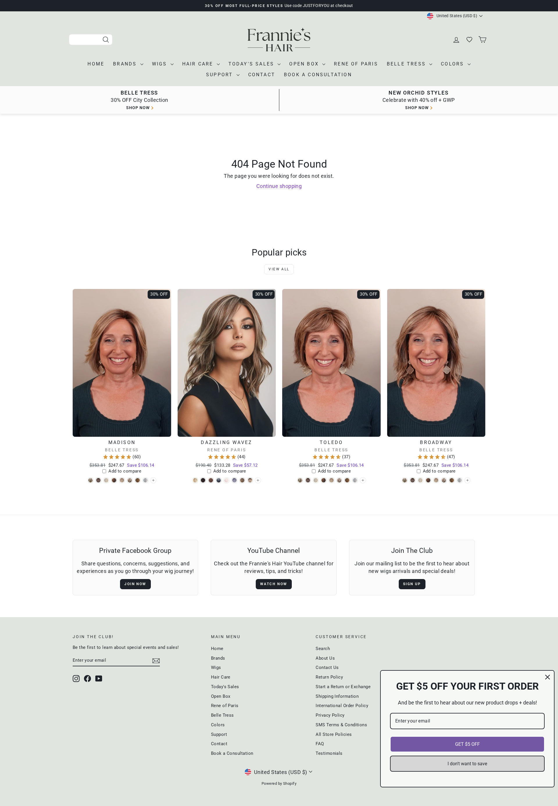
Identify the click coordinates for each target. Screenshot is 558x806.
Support (220, 74)
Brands (126, 64)
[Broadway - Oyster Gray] (459, 480)
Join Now (135, 584)
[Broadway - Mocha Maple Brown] (452, 480)
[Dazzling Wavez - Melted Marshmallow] (250, 480)
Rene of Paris (356, 64)
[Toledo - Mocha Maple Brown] (347, 480)
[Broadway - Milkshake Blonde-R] (444, 480)
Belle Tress (407, 64)
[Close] (548, 677)
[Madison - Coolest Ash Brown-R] (98, 480)
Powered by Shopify (279, 783)
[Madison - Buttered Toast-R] (90, 480)
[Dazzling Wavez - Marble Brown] (242, 480)
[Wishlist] (470, 39)
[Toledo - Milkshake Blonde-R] (339, 480)
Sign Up (412, 584)
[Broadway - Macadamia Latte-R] (436, 480)
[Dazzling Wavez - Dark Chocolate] (203, 480)
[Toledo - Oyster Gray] (355, 480)
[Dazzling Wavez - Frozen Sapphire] (218, 480)
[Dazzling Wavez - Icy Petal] (226, 480)
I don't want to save (467, 763)
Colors (453, 64)
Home (95, 64)
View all (279, 269)
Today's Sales (252, 64)
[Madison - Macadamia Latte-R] (122, 480)
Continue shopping (279, 186)
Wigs (160, 64)
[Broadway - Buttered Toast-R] (404, 480)
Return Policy (329, 677)
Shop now (138, 107)
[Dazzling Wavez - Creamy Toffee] (195, 480)
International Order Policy (342, 705)
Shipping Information (337, 696)
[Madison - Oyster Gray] (145, 480)
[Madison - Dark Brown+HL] (114, 480)
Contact (261, 74)
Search (323, 648)
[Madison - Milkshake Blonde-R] (130, 480)
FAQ (320, 743)
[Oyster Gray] (153, 480)
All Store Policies (334, 734)
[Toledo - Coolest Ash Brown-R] (308, 480)
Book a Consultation (318, 74)
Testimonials (329, 753)
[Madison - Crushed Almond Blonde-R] (106, 480)
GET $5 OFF (467, 744)
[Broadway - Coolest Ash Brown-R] (412, 480)
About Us (325, 658)
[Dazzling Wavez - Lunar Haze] (234, 480)
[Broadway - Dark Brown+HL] (428, 480)
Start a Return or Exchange (343, 686)
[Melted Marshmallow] (258, 480)
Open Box (305, 64)
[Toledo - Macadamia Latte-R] (331, 480)
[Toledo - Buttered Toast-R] (300, 480)
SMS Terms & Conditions (341, 724)
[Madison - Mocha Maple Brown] (137, 480)
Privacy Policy (330, 715)
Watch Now (273, 584)
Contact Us (327, 667)
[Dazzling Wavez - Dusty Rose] (211, 480)
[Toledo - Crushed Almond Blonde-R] (316, 480)
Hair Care (198, 64)
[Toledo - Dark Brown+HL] (323, 480)
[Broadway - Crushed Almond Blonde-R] (420, 480)
